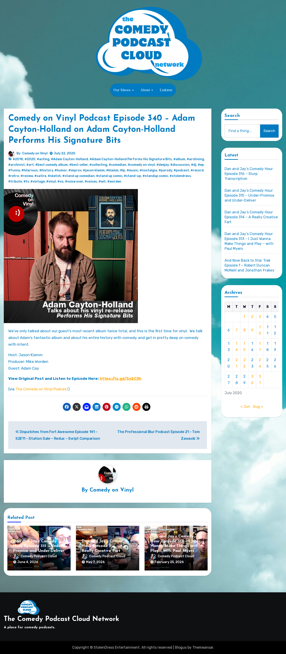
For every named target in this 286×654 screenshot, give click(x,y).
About (146, 90)
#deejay (162, 165)
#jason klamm (94, 170)
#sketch (54, 176)
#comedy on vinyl (141, 165)
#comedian (117, 165)
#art (30, 165)
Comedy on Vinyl (35, 153)
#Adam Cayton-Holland (69, 159)
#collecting (98, 165)
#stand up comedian (78, 176)
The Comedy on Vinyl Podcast (41, 389)
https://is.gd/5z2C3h (120, 378)
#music (132, 170)
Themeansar (202, 647)
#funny (14, 170)
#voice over (74, 181)
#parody (165, 170)
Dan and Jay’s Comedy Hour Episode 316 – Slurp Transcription (249, 174)
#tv (26, 181)
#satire (40, 176)
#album (179, 159)
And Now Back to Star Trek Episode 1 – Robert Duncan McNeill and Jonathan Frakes (249, 265)
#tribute (15, 181)
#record (197, 170)
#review (27, 176)
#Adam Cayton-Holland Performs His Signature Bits (131, 159)
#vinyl (51, 181)
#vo (60, 181)
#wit (102, 181)
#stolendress (180, 176)
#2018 (18, 159)
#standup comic (155, 176)
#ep (201, 165)
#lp (122, 170)
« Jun (245, 406)
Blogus (181, 647)
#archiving (195, 159)
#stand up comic (109, 176)
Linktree (166, 90)
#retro (13, 176)
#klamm (112, 170)
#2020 (30, 159)
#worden (114, 181)
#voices (91, 181)
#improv (74, 170)
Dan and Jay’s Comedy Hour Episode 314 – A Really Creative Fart (103, 546)
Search (232, 116)
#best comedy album (51, 165)
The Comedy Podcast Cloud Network (61, 619)
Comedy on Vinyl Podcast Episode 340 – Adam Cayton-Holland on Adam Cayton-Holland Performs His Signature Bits (101, 129)
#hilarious (29, 170)
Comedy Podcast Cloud (39, 556)
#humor (61, 170)
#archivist (16, 165)
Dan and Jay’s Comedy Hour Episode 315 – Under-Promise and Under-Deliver (38, 546)
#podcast (181, 170)
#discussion (179, 165)
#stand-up (132, 176)
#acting (43, 159)
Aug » (258, 406)
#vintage (37, 181)
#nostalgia (148, 170)
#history (46, 170)
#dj (193, 165)
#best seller (78, 165)
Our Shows (123, 90)
